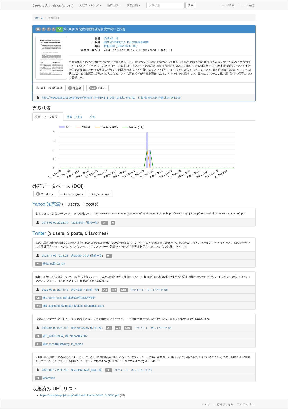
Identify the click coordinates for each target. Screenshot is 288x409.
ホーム (39, 18)
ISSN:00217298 (126, 46)
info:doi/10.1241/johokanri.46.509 (160, 97)
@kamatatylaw (80, 328)
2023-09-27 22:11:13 (55, 289)
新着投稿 (133, 5)
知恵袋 (75, 88)
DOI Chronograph (72, 194)
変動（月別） (75, 117)
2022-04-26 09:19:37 (55, 328)
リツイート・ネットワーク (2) (149, 289)
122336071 (78, 222)
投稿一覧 (92, 222)
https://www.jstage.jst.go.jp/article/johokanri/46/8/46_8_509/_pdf (79, 395)
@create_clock (80, 255)
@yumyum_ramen (71, 344)
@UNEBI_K (78, 289)
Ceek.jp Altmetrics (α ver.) (52, 5)
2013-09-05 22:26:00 (55, 222)
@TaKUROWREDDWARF (79, 298)
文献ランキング (89, 5)
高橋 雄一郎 (111, 38)
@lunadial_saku (52, 298)
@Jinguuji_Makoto (72, 306)
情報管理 (109, 46)
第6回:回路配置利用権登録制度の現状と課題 (94, 29)
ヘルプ (206, 404)
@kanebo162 (51, 344)
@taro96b (49, 378)
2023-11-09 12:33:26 (55, 255)
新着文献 (113, 5)
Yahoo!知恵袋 (46, 203)
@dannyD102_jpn (54, 263)
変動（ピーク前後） (47, 117)
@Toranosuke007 (76, 336)
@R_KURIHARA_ (53, 336)
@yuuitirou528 (80, 370)
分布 (92, 117)
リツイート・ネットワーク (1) (133, 370)
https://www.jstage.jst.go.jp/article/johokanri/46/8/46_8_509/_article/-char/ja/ (88, 97)
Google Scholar (100, 194)
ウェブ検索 (227, 5)
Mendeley (45, 194)
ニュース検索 (246, 5)
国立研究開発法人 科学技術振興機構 (126, 42)
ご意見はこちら (223, 404)
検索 (190, 5)
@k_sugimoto (51, 306)
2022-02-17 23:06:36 (55, 370)
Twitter (98, 88)
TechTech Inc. (246, 404)
